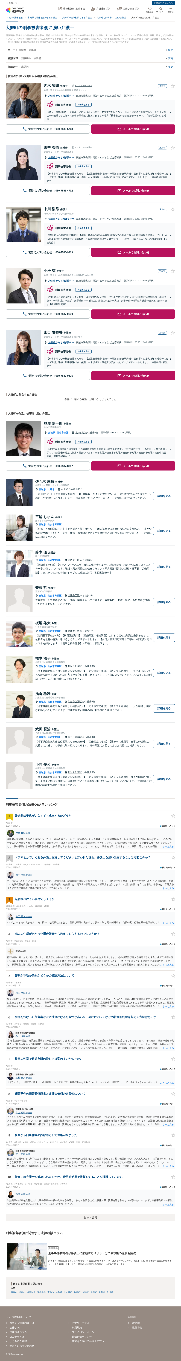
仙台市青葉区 (55, 524)
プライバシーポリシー (84, 1332)
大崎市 (51, 489)
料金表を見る (83, 105)
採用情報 (137, 1327)
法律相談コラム (18, 1332)
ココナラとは (17, 1336)
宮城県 (51, 432)
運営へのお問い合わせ (22, 1345)
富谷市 (51, 1292)
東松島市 (41, 1292)
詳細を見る (164, 495)
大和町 (85, 1292)
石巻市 (14, 1292)
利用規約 (77, 1327)
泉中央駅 (80, 432)
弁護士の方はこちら (163, 2)
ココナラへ (14, 3)
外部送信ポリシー (82, 1336)
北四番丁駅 (74, 560)
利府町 (77, 1292)
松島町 (59, 1292)
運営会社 (137, 1323)
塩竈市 (22, 1292)
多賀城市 (31, 1292)
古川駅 (65, 489)
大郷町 (52, 95)
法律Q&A (15, 1327)
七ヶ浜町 (68, 1292)
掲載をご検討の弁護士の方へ (88, 1341)
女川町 (110, 1292)
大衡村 (101, 1292)
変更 (170, 50)
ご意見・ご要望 (80, 1323)
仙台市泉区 (62, 432)
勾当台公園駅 (75, 666)
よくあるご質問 (18, 1341)
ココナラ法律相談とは (22, 1323)
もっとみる (90, 1217)
